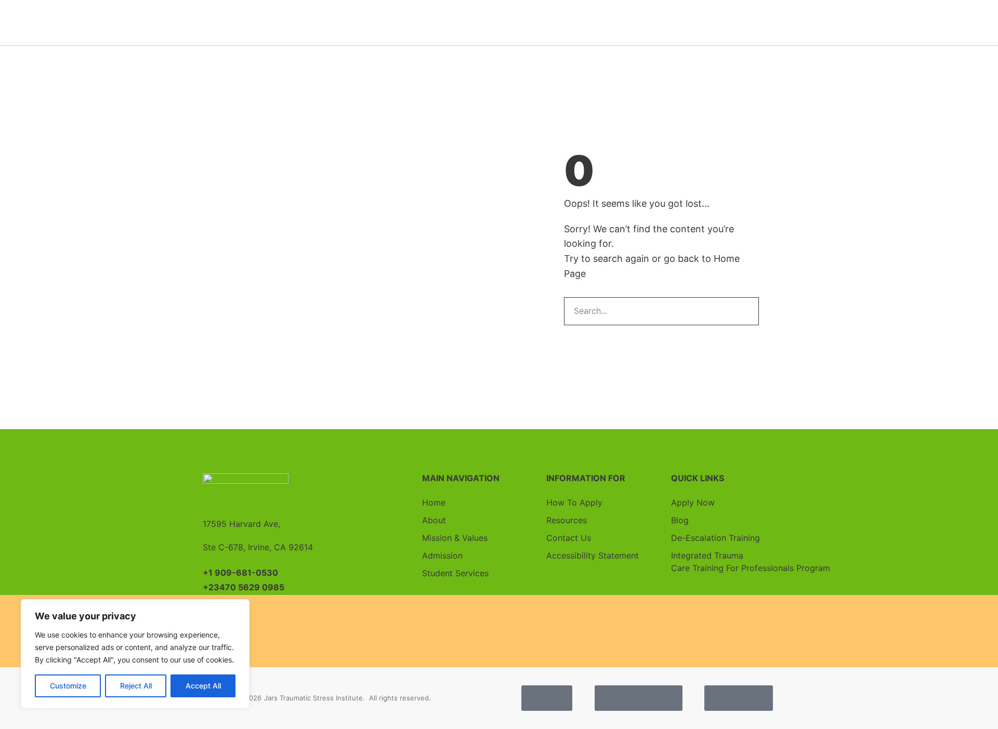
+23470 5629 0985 (243, 587)
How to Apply (574, 502)
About (434, 520)
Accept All (203, 685)
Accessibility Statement (592, 555)
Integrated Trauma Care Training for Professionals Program (733, 561)
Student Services (455, 573)
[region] (135, 653)
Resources (566, 520)
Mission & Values (455, 538)
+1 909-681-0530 (240, 572)
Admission (442, 555)
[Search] (744, 311)
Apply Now (693, 502)
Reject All (136, 685)
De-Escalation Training (715, 538)
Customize (68, 685)
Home (433, 502)
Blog (680, 520)
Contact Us (568, 538)
